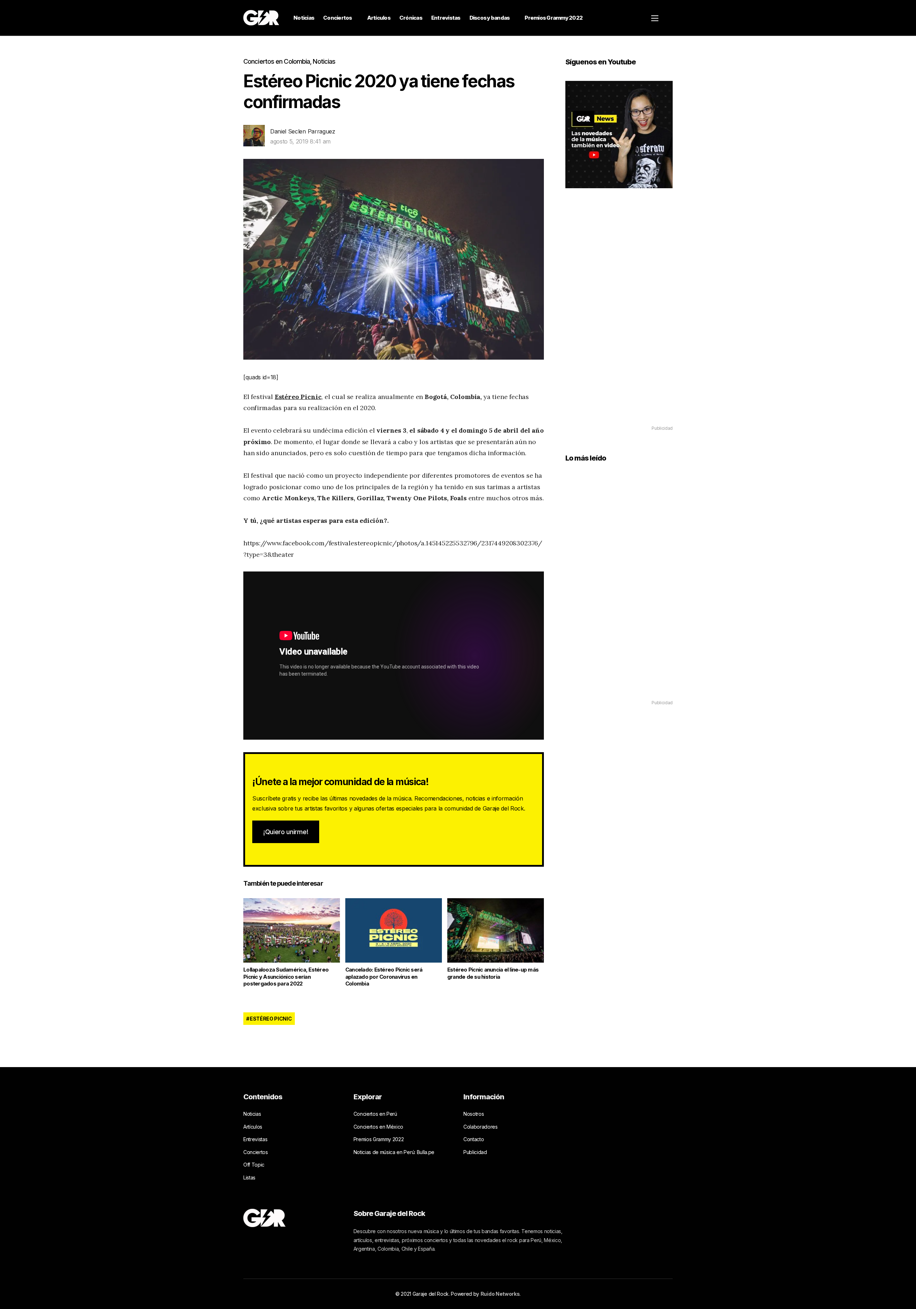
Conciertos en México (379, 1127)
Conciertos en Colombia (276, 61)
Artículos (378, 17)
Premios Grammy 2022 (554, 17)
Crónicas (410, 17)
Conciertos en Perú (375, 1114)
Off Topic (253, 1165)
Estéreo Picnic (298, 397)
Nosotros (473, 1114)
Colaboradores (480, 1127)
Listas (249, 1177)
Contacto (473, 1139)
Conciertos (337, 17)
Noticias (303, 17)
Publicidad (475, 1152)
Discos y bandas (489, 17)
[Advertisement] (619, 317)
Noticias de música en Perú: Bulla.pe (394, 1152)
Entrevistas (446, 17)
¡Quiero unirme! (285, 832)
